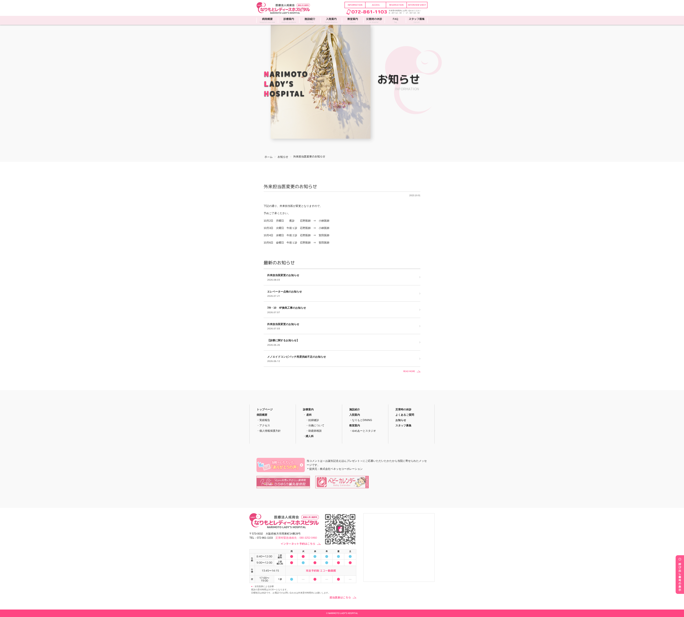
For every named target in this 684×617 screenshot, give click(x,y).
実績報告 (264, 420)
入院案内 (331, 20)
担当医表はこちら (340, 597)
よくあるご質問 (404, 414)
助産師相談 (315, 430)
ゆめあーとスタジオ (364, 430)
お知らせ (400, 420)
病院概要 (267, 20)
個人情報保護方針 (270, 430)
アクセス (264, 425)
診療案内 (288, 20)
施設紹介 (310, 20)
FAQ (395, 20)
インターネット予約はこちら (298, 543)
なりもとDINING (362, 420)
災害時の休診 (374, 20)
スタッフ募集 (417, 20)
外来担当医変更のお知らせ (290, 186)
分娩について (316, 425)
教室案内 (352, 20)
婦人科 (310, 436)
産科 (309, 414)
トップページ (265, 409)
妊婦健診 (313, 420)
